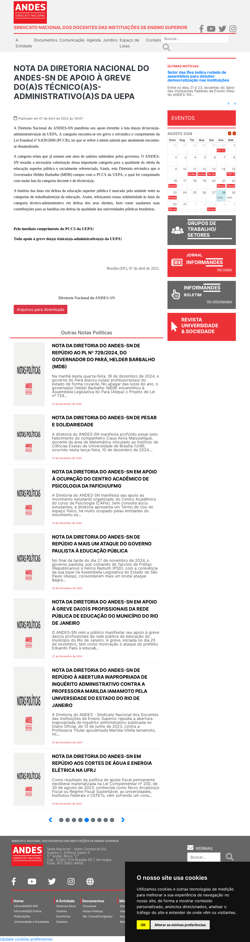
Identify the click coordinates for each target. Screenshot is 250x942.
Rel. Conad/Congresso (98, 916)
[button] (228, 103)
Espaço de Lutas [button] (129, 43)
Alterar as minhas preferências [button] (180, 925)
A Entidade (65, 901)
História (61, 911)
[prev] (229, 133)
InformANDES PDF (26, 906)
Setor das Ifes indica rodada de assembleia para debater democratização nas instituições (198, 76)
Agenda (94, 40)
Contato (153, 40)
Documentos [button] (45, 40)
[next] (234, 133)
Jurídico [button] (110, 40)
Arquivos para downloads (40, 309)
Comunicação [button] (72, 40)
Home (18, 901)
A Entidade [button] (24, 43)
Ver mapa (103, 860)
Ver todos (224, 269)
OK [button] (143, 925)
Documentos (93, 901)
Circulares (89, 906)
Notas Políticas (93, 911)
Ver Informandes (219, 301)
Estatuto (62, 921)
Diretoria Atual (66, 906)
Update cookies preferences (26, 939)
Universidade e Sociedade (31, 921)
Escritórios (63, 916)
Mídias (125, 901)
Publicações (22, 916)
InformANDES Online (28, 911)
